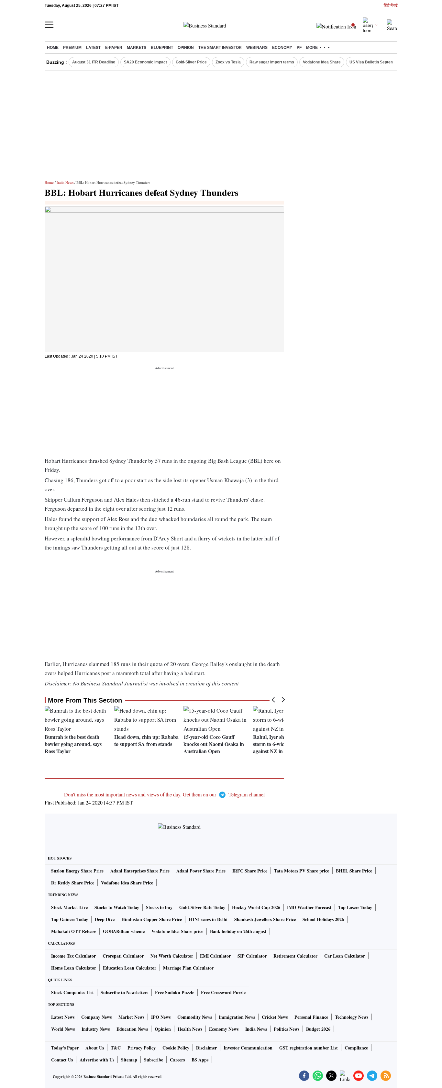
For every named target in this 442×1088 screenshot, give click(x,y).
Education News (132, 1029)
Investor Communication (248, 1047)
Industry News (96, 1029)
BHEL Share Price (354, 870)
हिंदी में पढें (390, 5)
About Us (94, 1047)
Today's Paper (65, 1047)
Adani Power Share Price (201, 870)
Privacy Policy (141, 1047)
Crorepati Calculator (123, 955)
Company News (96, 1017)
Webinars (257, 48)
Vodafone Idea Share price (177, 931)
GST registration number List (308, 1047)
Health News (190, 1029)
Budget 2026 (318, 1029)
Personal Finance (311, 1017)
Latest (93, 48)
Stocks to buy (159, 907)
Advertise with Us (97, 1059)
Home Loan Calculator (73, 967)
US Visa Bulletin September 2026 (379, 62)
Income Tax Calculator (73, 955)
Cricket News (275, 1017)
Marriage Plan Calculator (188, 967)
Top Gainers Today (69, 919)
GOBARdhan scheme (124, 931)
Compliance (356, 1047)
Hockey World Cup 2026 (256, 907)
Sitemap (129, 1059)
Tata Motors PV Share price (301, 870)
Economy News (223, 1029)
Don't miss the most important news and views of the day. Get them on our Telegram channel (164, 794)
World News (63, 1029)
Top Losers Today (355, 907)
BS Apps (200, 1059)
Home (53, 48)
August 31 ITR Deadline (93, 62)
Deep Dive (105, 919)
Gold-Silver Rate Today (202, 907)
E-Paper (113, 48)
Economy (282, 48)
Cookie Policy (175, 1047)
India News (65, 182)
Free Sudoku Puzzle (174, 992)
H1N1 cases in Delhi (208, 919)
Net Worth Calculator (171, 955)
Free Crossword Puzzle (223, 992)
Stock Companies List (72, 992)
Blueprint (162, 48)
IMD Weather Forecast (309, 907)
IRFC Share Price (249, 870)
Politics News (286, 1029)
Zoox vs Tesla (228, 62)
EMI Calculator (215, 955)
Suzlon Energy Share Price (77, 870)
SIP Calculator (252, 955)
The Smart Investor (220, 48)
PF (299, 48)
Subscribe (153, 1059)
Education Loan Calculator (129, 967)
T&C (116, 1047)
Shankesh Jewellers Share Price (265, 919)
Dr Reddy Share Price (72, 882)
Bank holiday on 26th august (238, 931)
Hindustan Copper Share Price (151, 919)
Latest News (62, 1017)
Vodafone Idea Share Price (127, 882)
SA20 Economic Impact (145, 62)
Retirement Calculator (295, 955)
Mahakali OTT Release (73, 931)
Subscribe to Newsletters (124, 992)
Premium (72, 48)
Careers (177, 1059)
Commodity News (194, 1017)
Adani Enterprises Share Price (140, 870)
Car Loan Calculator (344, 955)
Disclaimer (206, 1047)
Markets (136, 48)
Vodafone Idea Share (322, 62)
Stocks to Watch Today (116, 907)
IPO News (161, 1017)
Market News (131, 1017)
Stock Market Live (69, 907)
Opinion (186, 48)
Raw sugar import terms (271, 62)
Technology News (351, 1017)
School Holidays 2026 (323, 919)
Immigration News (237, 1017)
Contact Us (62, 1059)
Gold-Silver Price (191, 62)
